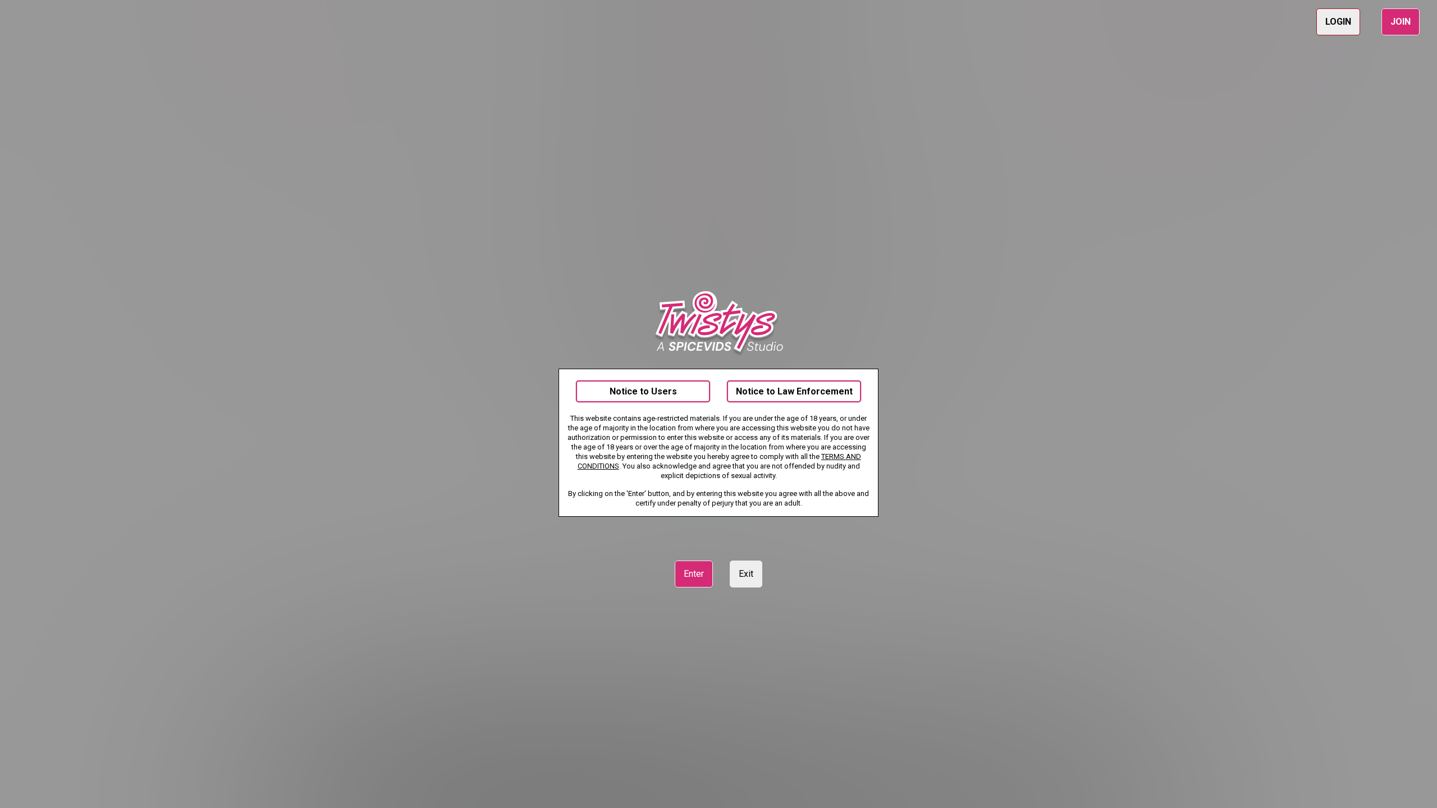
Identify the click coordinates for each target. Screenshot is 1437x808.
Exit (746, 573)
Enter (694, 573)
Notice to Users (643, 391)
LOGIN (1338, 21)
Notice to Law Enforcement (794, 391)
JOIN (1400, 21)
